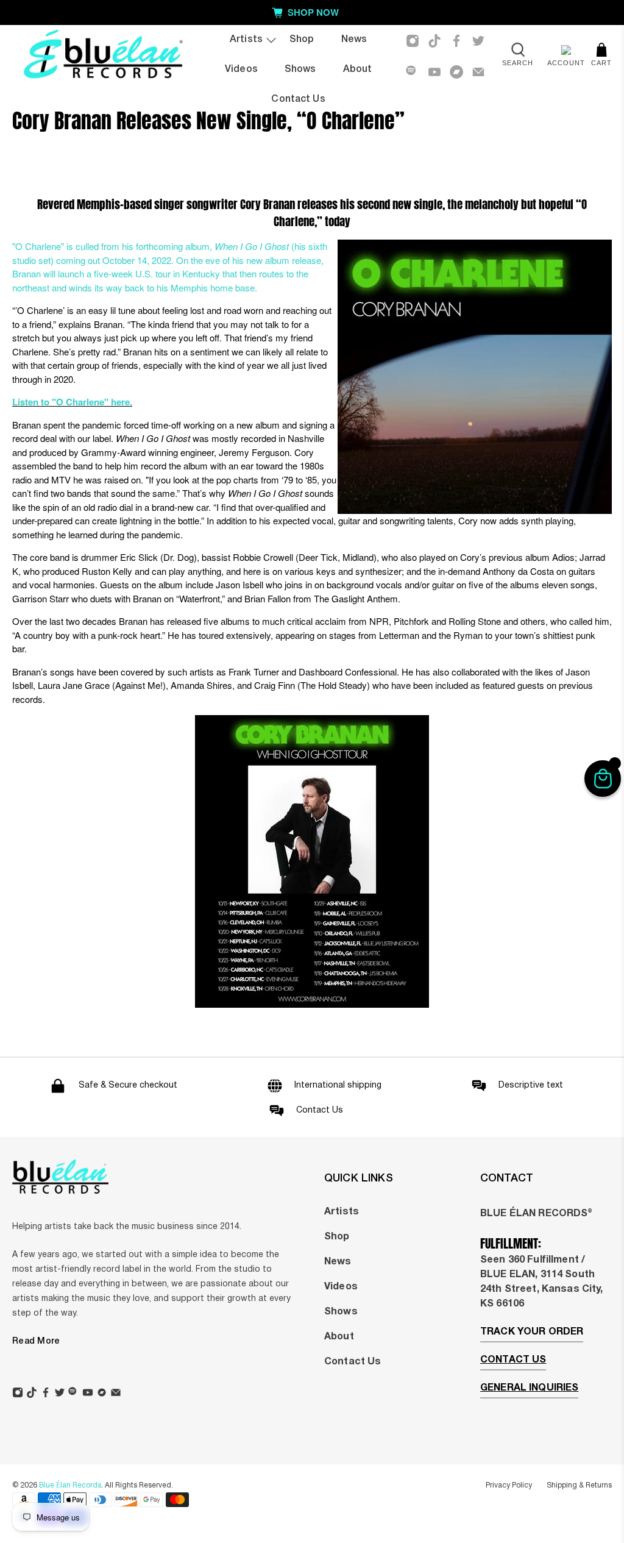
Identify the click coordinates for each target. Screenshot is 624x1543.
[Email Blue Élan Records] (478, 72)
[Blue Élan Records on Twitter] (478, 41)
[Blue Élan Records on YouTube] (434, 72)
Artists (246, 39)
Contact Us (298, 99)
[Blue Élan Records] (102, 56)
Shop (301, 39)
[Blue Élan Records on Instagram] (412, 41)
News (354, 39)
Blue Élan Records (70, 1485)
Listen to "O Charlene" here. (72, 401)
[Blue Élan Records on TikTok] (434, 41)
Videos (241, 69)
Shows (300, 69)
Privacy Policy (509, 1485)
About (357, 69)
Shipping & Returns (579, 1485)
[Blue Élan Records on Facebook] (456, 41)
